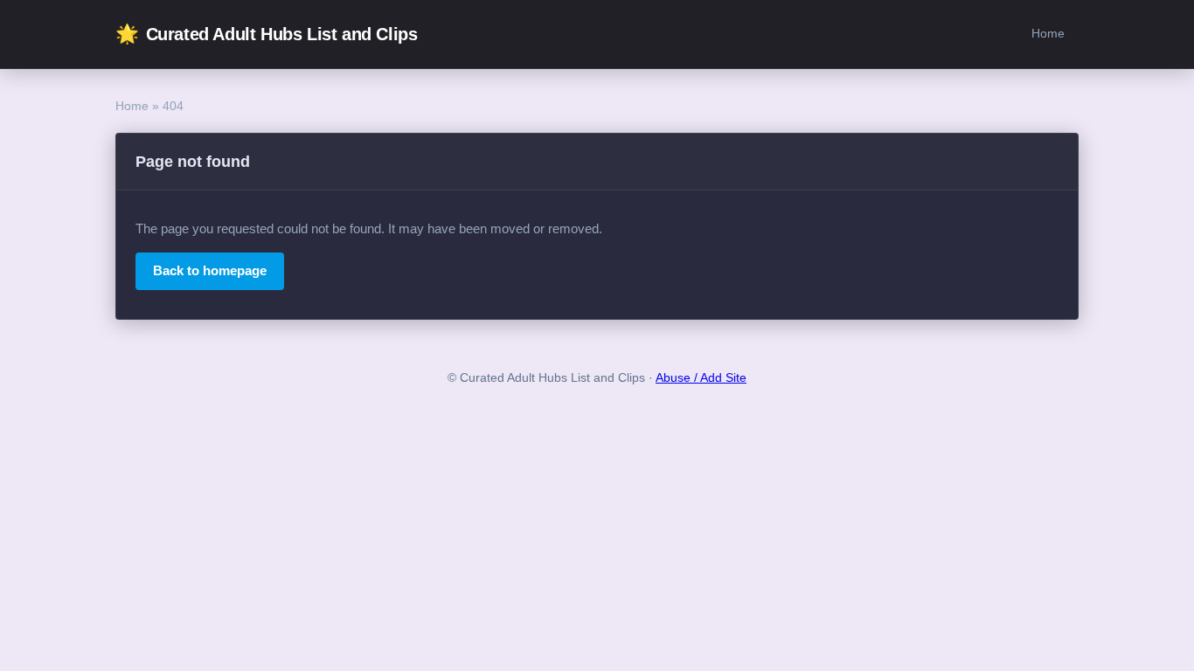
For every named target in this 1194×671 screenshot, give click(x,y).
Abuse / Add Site (701, 377)
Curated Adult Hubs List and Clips (266, 34)
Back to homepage (210, 270)
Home (1048, 33)
